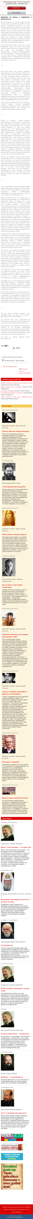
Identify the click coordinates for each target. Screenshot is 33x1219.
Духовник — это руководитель (12, 1077)
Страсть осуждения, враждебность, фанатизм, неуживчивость (15, 692)
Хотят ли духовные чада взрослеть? (14, 1113)
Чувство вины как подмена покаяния (15, 431)
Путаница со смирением (10, 762)
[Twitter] (2, 346)
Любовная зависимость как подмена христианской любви (15, 635)
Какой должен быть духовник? (11, 387)
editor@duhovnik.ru (19, 1217)
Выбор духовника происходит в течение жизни (16, 383)
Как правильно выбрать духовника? (12, 393)
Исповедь (4, 1009)
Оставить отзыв (9, 360)
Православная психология (10, 410)
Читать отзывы (19, 360)
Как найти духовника (7, 963)
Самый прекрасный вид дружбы (14, 486)
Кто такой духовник (6, 1052)
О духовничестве (7, 945)
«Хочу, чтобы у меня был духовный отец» (16, 397)
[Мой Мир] (6, 346)
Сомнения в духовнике (8, 556)
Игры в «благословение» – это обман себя (16, 847)
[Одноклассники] (4, 346)
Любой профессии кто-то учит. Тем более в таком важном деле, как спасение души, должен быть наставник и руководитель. (15, 1081)
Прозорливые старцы (7, 870)
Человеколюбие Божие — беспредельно (15, 1033)
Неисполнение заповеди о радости (14, 534)
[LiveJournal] (8, 346)
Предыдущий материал (10, 366)
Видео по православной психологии (15, 798)
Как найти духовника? (7, 391)
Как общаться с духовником (9, 822)
